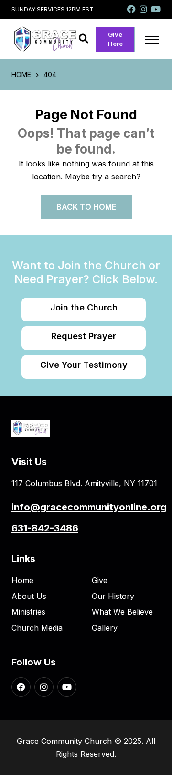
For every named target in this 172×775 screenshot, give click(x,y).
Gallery (105, 627)
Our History (113, 596)
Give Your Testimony (84, 365)
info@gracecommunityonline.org (89, 507)
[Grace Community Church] (45, 39)
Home (22, 580)
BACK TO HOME (86, 206)
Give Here (115, 39)
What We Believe (122, 612)
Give (100, 580)
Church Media (37, 627)
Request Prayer (83, 336)
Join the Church (84, 307)
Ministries (28, 612)
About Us (28, 596)
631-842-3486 (44, 528)
